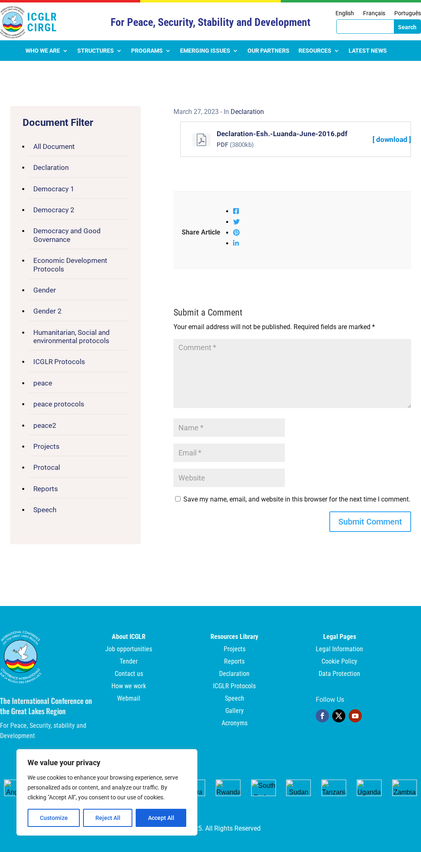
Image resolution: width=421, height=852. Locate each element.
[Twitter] (236, 222)
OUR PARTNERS (268, 51)
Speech (44, 510)
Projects (46, 446)
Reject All (107, 818)
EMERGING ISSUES (205, 51)
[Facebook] (236, 211)
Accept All (161, 818)
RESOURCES (314, 51)
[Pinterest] (236, 233)
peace (42, 383)
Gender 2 (47, 311)
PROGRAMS (147, 51)
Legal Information (339, 649)
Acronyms (235, 723)
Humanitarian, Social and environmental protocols (71, 336)
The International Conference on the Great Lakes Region (46, 705)
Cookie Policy (339, 662)
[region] (106, 792)
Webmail (128, 699)
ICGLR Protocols (59, 362)
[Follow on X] (338, 715)
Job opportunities (128, 649)
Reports (45, 489)
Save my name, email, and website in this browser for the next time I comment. (296, 499)
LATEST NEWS (368, 51)
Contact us (129, 674)
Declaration (51, 167)
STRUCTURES (95, 51)
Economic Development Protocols (70, 264)
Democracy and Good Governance (67, 235)
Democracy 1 (53, 189)
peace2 (44, 425)
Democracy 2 (53, 210)
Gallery (234, 711)
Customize (54, 818)
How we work (128, 686)
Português (407, 13)
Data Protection (339, 674)
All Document (54, 146)
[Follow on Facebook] (322, 715)
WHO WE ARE (42, 51)
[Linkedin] (236, 243)
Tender (129, 662)
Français (374, 13)
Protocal (46, 467)
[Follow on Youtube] (355, 715)
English (344, 13)
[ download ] (391, 139)
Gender (44, 290)
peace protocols (58, 404)
